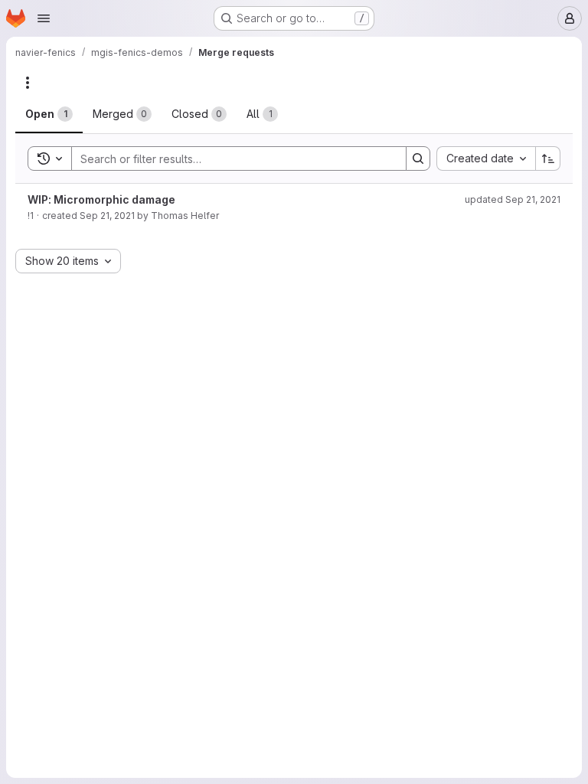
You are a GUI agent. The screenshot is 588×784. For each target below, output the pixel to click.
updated (512, 199)
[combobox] (485, 158)
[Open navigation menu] (43, 18)
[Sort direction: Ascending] (548, 158)
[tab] (49, 114)
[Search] (418, 158)
